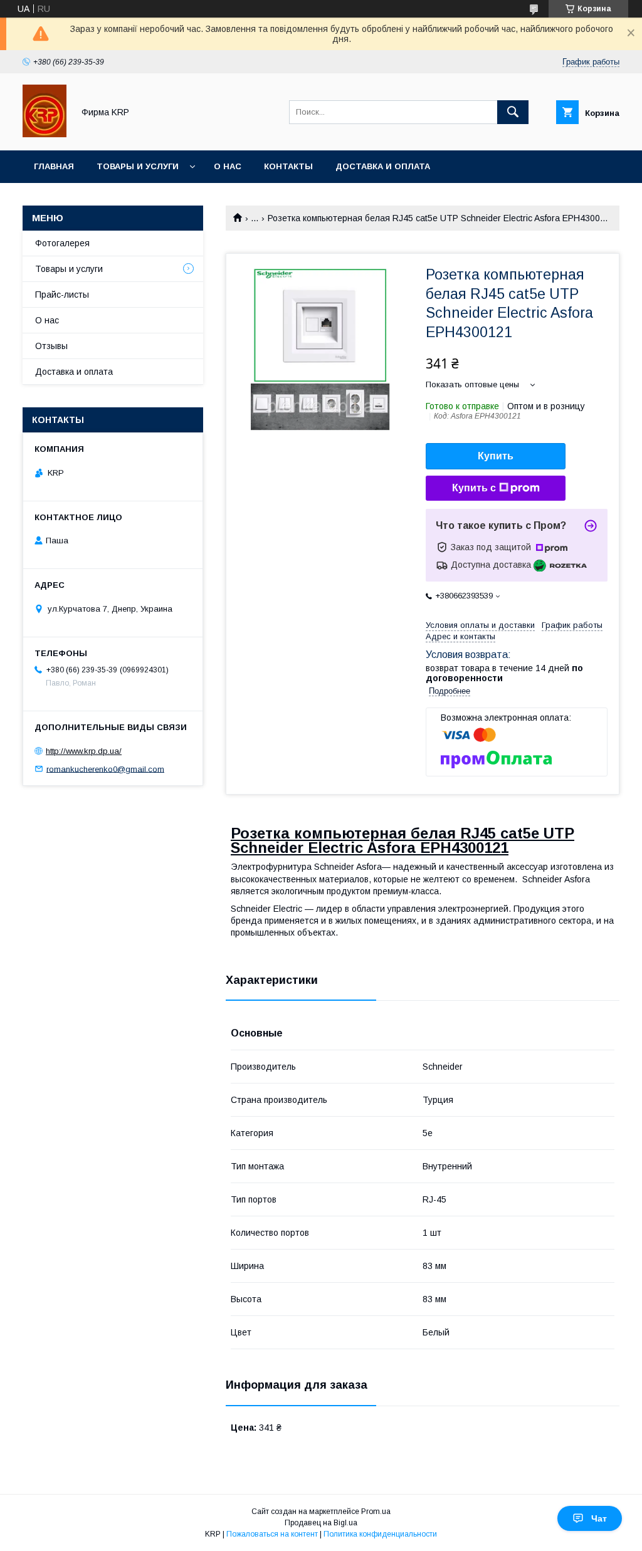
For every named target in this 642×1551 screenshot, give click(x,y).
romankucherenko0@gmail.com (105, 768)
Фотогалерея (62, 243)
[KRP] (44, 134)
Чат (599, 1518)
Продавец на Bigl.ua (321, 1522)
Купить (495, 456)
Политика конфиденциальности (380, 1534)
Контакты (288, 166)
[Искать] (513, 112)
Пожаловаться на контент (272, 1534)
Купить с (474, 488)
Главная (54, 166)
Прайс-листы (62, 295)
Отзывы (51, 346)
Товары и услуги (138, 166)
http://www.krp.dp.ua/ (84, 751)
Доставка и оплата (382, 166)
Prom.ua (376, 1511)
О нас (227, 166)
